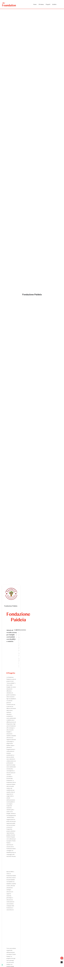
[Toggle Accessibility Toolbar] (61, 958)
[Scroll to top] (62, 962)
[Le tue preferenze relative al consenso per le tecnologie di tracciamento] (2, 965)
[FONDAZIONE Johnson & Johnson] (9, 4)
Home (35, 4)
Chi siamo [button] (41, 4)
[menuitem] (35, 4)
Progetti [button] (48, 4)
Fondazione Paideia (10, 606)
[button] (11, 594)
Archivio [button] (54, 4)
